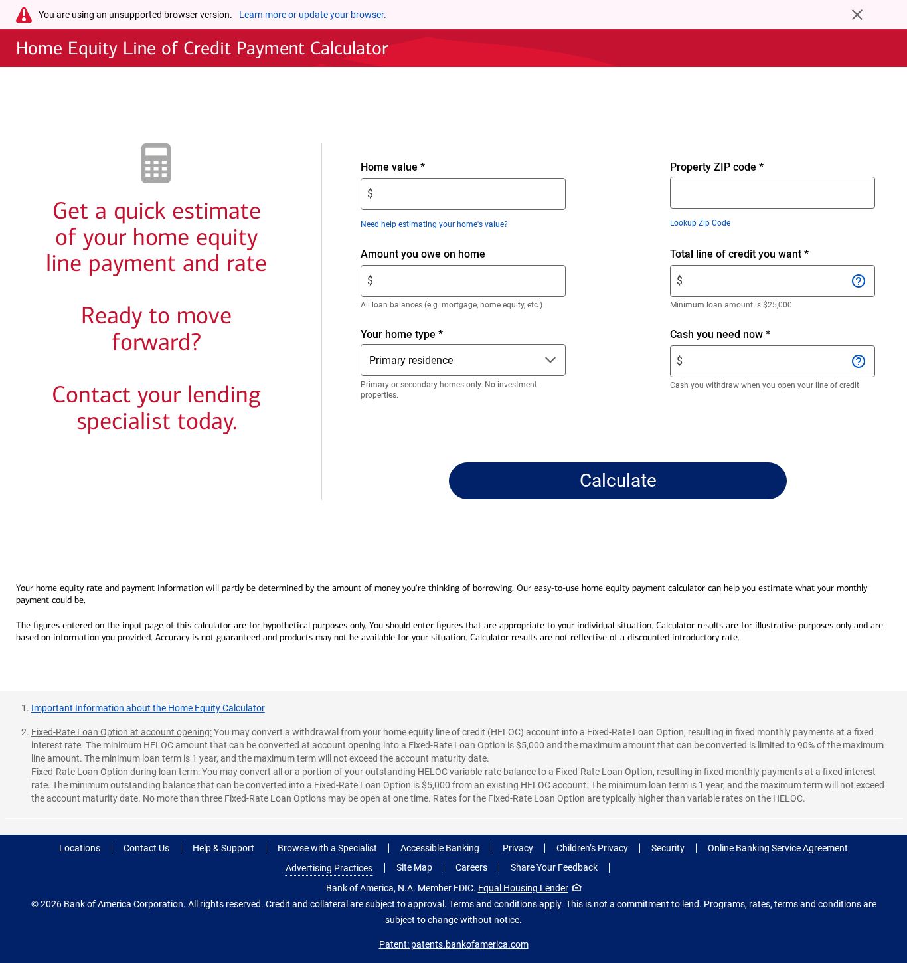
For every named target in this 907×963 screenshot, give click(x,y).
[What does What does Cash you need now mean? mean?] (858, 361)
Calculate (618, 480)
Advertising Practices (329, 868)
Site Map (414, 867)
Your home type (402, 334)
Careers (471, 867)
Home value (415, 167)
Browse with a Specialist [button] (327, 848)
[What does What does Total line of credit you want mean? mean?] (858, 281)
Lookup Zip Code (700, 223)
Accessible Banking (439, 848)
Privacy (518, 848)
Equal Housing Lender (523, 888)
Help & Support (223, 848)
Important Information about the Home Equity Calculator (148, 708)
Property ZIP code (717, 167)
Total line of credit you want (762, 254)
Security (668, 848)
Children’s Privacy (592, 848)
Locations (79, 848)
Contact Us (146, 848)
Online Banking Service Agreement (778, 848)
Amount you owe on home (446, 254)
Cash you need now (742, 335)
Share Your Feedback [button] (554, 867)
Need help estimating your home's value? (434, 224)
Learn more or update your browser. (312, 14)
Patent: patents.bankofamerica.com (454, 944)
